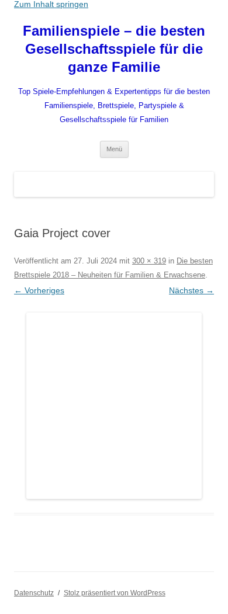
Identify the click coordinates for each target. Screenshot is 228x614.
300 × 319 (149, 260)
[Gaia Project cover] (114, 406)
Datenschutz (34, 593)
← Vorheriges (39, 290)
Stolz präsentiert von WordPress (114, 593)
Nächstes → (191, 290)
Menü (114, 148)
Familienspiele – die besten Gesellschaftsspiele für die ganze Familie (114, 49)
